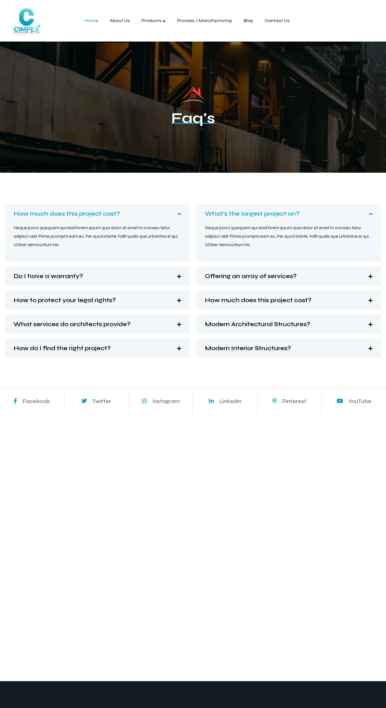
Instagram (165, 401)
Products (151, 20)
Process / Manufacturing (204, 20)
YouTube (359, 401)
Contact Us (277, 20)
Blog (248, 20)
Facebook (35, 401)
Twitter (101, 401)
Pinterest (293, 401)
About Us (120, 20)
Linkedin (229, 401)
